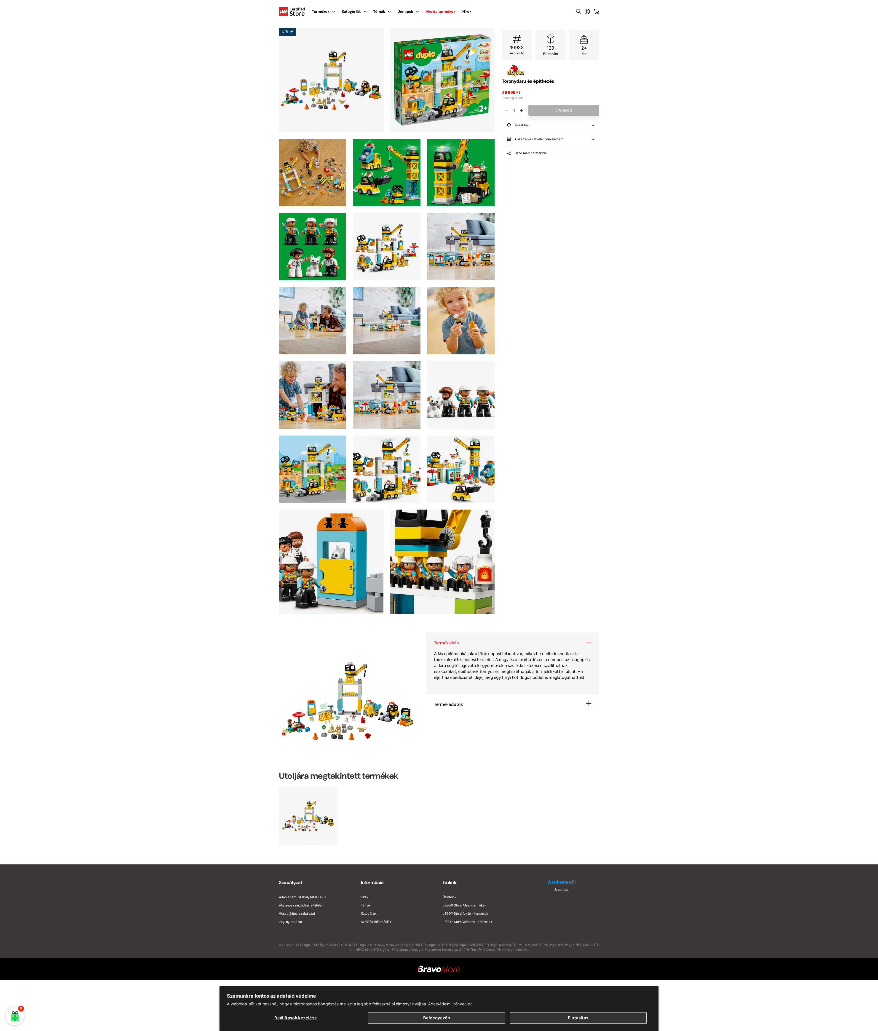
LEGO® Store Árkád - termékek (465, 913)
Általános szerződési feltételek (301, 905)
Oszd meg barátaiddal (530, 153)
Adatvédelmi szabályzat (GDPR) (302, 897)
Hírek (466, 11)
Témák (379, 11)
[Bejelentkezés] (587, 11)
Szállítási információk (376, 922)
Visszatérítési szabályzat (297, 913)
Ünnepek (405, 11)
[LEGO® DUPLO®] (550, 70)
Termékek (320, 11)
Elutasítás (578, 1017)
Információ (372, 882)
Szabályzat (290, 882)
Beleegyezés (436, 1017)
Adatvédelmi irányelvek (450, 1004)
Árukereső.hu (561, 890)
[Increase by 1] (521, 110)
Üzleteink (449, 897)
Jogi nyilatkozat (290, 922)
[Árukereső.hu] (562, 884)
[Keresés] (578, 11)
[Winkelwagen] (596, 11)
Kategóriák (351, 11)
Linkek (450, 882)
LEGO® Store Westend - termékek (467, 922)
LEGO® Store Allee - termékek (464, 905)
